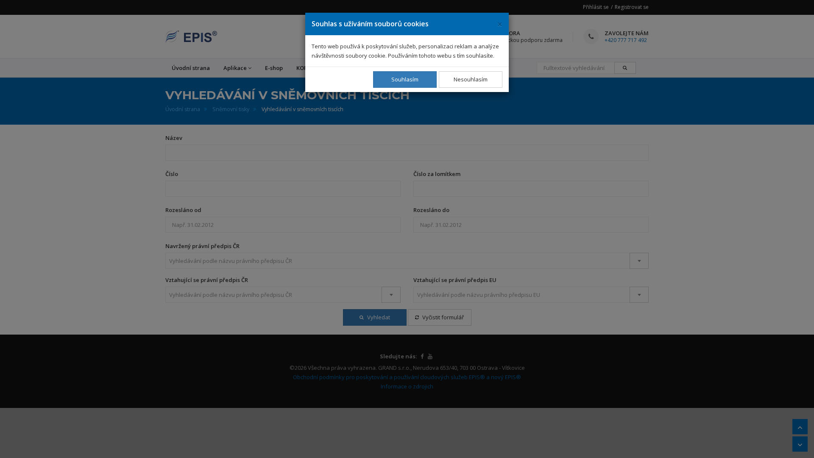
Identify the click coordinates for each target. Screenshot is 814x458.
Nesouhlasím (471, 79)
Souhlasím (404, 79)
